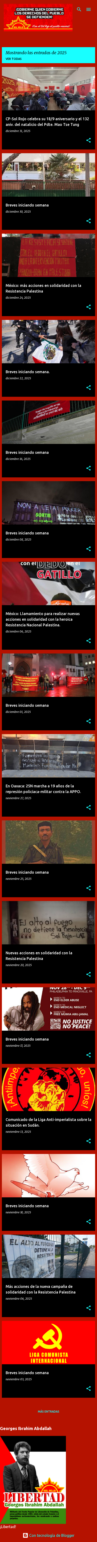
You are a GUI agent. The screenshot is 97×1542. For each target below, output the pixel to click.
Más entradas (48, 1411)
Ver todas (14, 58)
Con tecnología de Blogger (51, 1535)
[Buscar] (79, 9)
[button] (88, 140)
